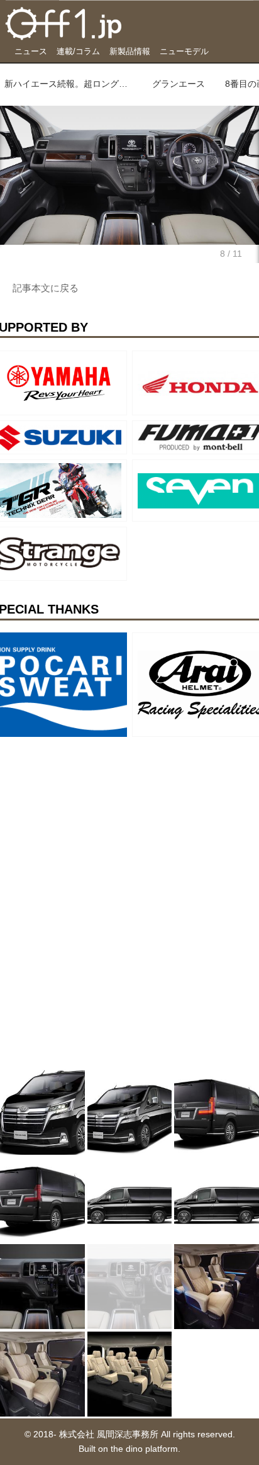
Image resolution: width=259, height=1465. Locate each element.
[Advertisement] (94, 820)
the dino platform (144, 1449)
